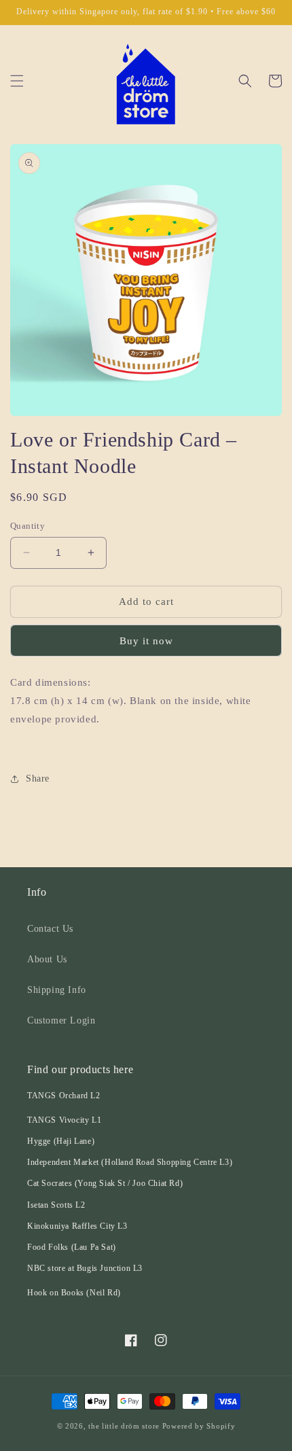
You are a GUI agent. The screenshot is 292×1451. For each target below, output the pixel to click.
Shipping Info (56, 990)
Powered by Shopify (199, 1426)
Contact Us (50, 929)
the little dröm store (124, 1426)
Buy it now (146, 640)
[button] (17, 81)
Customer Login (61, 1020)
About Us (47, 959)
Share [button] (38, 778)
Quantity (27, 526)
